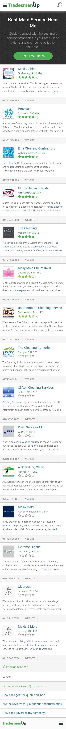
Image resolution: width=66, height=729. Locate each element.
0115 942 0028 (11, 220)
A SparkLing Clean (31, 467)
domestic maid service (44, 246)
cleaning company (11, 525)
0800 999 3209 (11, 578)
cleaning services (30, 442)
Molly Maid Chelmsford (34, 268)
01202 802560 (10, 339)
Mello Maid (26, 507)
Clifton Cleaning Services (36, 387)
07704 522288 (10, 259)
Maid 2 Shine (27, 69)
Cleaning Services (11, 402)
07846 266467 (10, 459)
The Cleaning (27, 228)
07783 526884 (10, 100)
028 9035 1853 (11, 419)
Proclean (24, 109)
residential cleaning (33, 645)
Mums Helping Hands (33, 188)
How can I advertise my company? (24, 712)
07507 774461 (10, 498)
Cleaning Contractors (19, 163)
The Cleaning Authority (34, 348)
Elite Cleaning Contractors (36, 148)
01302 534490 (10, 140)
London (6, 676)
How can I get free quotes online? (23, 695)
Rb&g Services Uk (30, 427)
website (29, 100)
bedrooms (52, 91)
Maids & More (27, 626)
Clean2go (24, 587)
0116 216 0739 (11, 618)
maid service (21, 210)
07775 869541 (10, 379)
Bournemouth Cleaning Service (40, 308)
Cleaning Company (12, 246)
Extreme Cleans (29, 547)
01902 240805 (10, 180)
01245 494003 (10, 299)
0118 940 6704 (11, 658)
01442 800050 (10, 538)
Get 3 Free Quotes (33, 56)
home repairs (19, 290)
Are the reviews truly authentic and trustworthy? (32, 704)
